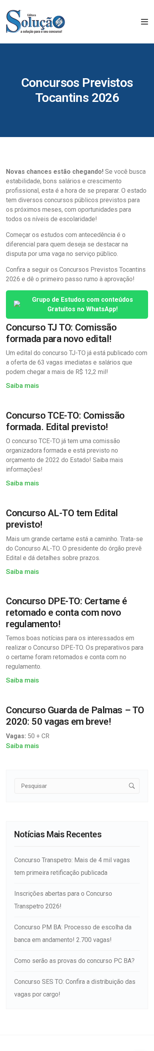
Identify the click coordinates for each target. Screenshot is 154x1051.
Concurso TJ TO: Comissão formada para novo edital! (61, 333)
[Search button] (132, 786)
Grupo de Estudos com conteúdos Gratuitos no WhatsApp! (82, 304)
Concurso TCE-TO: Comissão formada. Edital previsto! (65, 421)
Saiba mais (22, 385)
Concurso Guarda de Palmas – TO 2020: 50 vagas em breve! (75, 716)
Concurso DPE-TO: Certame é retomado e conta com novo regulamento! (66, 613)
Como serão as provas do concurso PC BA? (74, 961)
